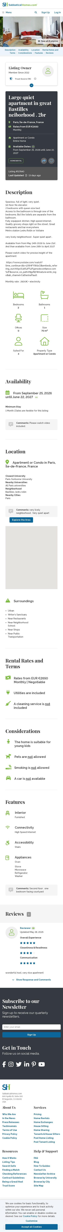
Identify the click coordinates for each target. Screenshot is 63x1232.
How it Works (9, 1158)
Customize (31, 1221)
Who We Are (9, 1114)
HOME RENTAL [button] (16, 161)
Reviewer (25, 928)
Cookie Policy (30, 1216)
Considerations (25, 53)
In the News (8, 1118)
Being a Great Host (12, 1182)
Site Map (38, 1185)
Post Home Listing (44, 1138)
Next (57, 31)
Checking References (14, 1174)
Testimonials (9, 1126)
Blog (36, 1162)
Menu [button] (8, 12)
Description (10, 50)
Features (39, 53)
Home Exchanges (43, 1122)
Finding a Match (11, 1170)
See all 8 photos (49, 41)
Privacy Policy (9, 1134)
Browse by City (42, 1182)
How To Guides (42, 1166)
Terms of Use (9, 1130)
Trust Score (8, 1185)
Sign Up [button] (45, 12)
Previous (5, 31)
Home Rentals (41, 1118)
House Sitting (41, 1126)
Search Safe (9, 1166)
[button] (35, 12)
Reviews (50, 53)
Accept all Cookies (31, 1227)
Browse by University (45, 1178)
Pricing (37, 1114)
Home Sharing (41, 1130)
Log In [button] (57, 12)
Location (35, 50)
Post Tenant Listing (44, 1142)
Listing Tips (8, 1162)
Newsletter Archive (44, 1174)
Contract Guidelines (13, 1178)
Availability (23, 50)
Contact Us (40, 1170)
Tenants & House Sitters (47, 1134)
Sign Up (31, 1035)
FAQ (36, 1158)
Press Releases (10, 1122)
